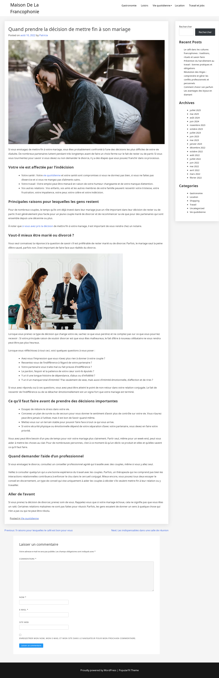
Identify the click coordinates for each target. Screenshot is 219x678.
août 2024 (195, 117)
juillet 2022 (195, 158)
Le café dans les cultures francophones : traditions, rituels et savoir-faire (197, 53)
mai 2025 (194, 114)
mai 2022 (194, 166)
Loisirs (144, 5)
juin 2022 (194, 162)
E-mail (23, 609)
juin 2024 (194, 121)
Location (180, 5)
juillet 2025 (195, 110)
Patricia (43, 35)
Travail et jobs (197, 5)
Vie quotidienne (161, 5)
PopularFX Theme (129, 670)
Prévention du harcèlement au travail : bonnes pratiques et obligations (199, 64)
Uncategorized (197, 208)
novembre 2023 (197, 125)
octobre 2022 (196, 151)
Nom (22, 597)
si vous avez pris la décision (37, 226)
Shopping (194, 200)
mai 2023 (194, 140)
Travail (193, 204)
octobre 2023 (196, 129)
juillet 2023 (195, 132)
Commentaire (27, 558)
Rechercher (185, 26)
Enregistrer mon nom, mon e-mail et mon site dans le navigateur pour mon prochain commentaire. (77, 638)
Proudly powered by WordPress (98, 670)
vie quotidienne (52, 175)
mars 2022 (195, 174)
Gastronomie (129, 5)
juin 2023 (194, 136)
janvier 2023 (196, 143)
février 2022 (196, 177)
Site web (24, 622)
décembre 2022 (197, 147)
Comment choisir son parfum (198, 87)
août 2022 (195, 155)
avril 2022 (194, 170)
